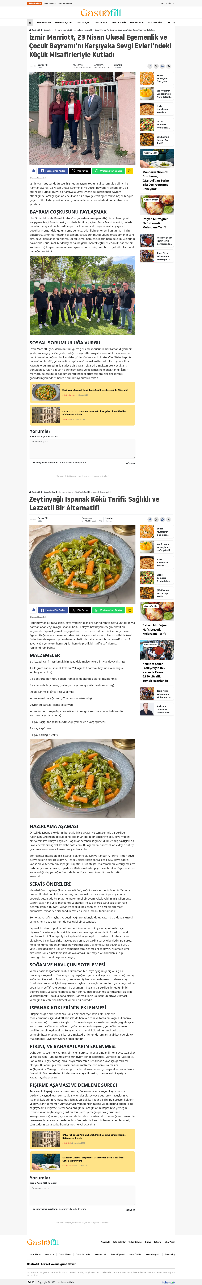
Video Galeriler (65, 3)
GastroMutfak (155, 22)
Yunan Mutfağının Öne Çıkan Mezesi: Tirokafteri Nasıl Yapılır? (163, 78)
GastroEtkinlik (118, 22)
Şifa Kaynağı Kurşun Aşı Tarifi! (163, 139)
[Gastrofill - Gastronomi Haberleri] (43, 1241)
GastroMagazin (63, 22)
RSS (32, 1282)
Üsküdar (118, 67)
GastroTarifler (49, 492)
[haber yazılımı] (168, 1282)
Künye (171, 3)
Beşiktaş (108, 521)
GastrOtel (49, 1254)
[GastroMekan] (157, 158)
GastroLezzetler (83, 1254)
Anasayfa (105, 1242)
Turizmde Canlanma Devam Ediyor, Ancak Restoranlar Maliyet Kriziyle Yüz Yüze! (164, 709)
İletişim (163, 3)
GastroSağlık (82, 22)
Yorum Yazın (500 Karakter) (44, 436)
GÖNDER (130, 463)
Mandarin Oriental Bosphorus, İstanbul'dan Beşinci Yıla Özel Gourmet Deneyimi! (156, 180)
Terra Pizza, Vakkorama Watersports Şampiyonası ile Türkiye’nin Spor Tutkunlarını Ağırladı (164, 256)
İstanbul (118, 64)
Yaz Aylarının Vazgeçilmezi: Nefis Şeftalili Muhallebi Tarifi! (164, 93)
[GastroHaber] (157, 649)
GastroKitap (100, 22)
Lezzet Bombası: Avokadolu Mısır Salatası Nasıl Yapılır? (163, 124)
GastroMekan (65, 1254)
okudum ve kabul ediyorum (59, 462)
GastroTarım (136, 22)
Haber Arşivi (169, 1242)
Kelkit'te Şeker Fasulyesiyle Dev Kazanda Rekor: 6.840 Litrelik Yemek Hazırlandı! (164, 240)
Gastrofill (35, 30)
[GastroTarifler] (157, 204)
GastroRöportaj (118, 1254)
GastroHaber (44, 22)
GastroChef (100, 1254)
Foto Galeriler (50, 3)
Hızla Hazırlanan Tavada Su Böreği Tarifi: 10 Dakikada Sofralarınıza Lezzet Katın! (163, 109)
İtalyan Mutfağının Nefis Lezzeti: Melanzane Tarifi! (155, 223)
